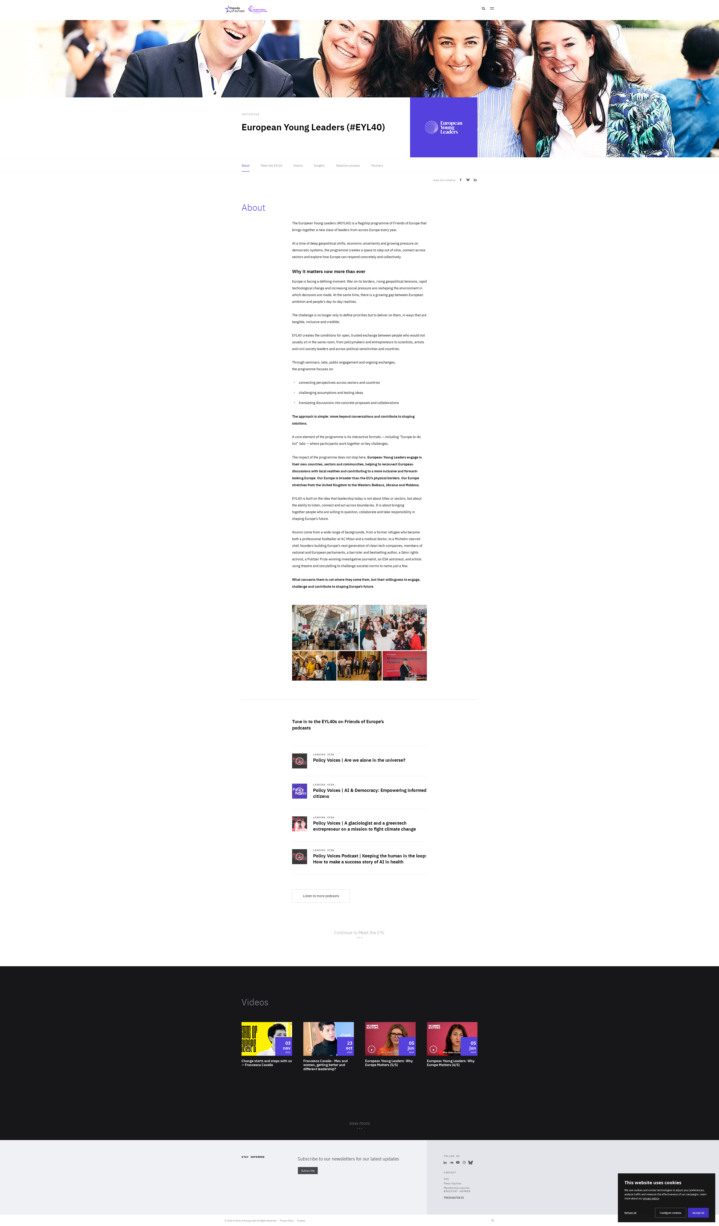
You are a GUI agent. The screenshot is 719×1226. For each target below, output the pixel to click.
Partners (377, 165)
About (246, 165)
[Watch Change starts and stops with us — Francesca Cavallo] (267, 1054)
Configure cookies (670, 1213)
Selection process (348, 165)
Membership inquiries (457, 1188)
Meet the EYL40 (271, 165)
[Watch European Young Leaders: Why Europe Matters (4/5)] (452, 1054)
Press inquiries (452, 1183)
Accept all (698, 1213)
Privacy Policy (287, 1220)
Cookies (301, 1220)
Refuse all (630, 1212)
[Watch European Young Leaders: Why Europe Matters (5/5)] (390, 1054)
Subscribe (308, 1171)
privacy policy (651, 1198)
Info (446, 1179)
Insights (319, 165)
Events (298, 165)
